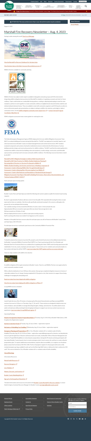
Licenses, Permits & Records (78, 7)
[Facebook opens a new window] (68, 418)
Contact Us (28, 402)
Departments (68, 1)
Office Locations (8, 405)
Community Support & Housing (19, 7)
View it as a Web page (28, 36)
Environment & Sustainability (61, 6)
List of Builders (8, 368)
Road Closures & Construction (54, 398)
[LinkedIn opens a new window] (74, 418)
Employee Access (8, 402)
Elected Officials (8, 398)
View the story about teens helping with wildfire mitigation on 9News (22, 283)
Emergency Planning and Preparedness (15, 331)
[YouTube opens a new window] (79, 418)
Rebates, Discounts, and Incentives (13, 371)
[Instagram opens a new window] (71, 418)
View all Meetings (9, 353)
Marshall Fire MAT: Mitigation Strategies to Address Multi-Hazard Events (23, 159)
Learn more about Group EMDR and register (22, 310)
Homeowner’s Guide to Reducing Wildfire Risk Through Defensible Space (23, 168)
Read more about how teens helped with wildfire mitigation (19, 279)
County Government (59, 1)
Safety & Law (70, 6)
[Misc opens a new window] (82, 418)
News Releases (75, 21)
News (45, 1)
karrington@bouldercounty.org (48, 385)
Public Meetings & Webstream (11, 409)
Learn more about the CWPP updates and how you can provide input (45, 249)
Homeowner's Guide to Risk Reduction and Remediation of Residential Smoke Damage (27, 172)
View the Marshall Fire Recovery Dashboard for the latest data (20, 62)
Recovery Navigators (10, 364)
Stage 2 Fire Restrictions (22, 11)
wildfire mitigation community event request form (32, 110)
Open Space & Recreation (28, 6)
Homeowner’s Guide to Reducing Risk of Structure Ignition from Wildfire (23, 170)
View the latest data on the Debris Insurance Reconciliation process (22, 66)
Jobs (41, 1)
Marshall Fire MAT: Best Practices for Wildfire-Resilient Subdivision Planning (24, 161)
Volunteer (49, 405)
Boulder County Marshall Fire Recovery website (47, 382)
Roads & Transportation (49, 6)
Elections (50, 1)
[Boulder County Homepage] (9, 6)
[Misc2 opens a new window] (85, 418)
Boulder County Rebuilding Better (13, 375)
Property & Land (37, 6)
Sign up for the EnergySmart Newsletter (15, 379)
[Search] (85, 6)
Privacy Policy (29, 409)
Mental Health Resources (11, 360)
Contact (75, 1)
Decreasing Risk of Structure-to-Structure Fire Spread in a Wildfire (22, 163)
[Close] (87, 11)
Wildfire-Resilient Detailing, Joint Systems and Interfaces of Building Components (26, 165)
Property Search (34, 1)
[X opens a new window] (76, 418)
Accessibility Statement (31, 398)
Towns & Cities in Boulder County (55, 402)
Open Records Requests (31, 405)
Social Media (74, 24)
